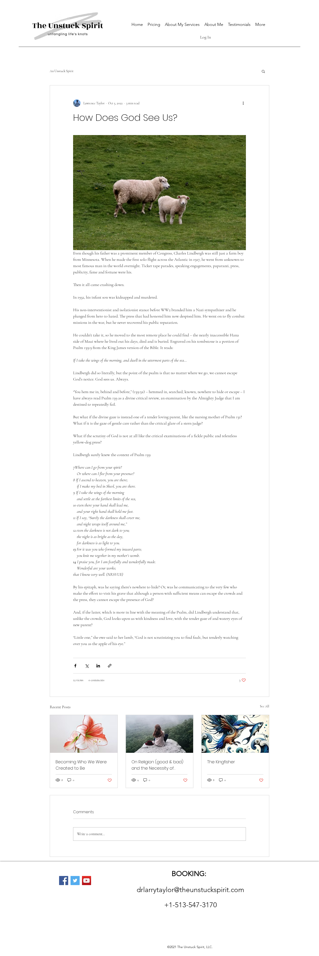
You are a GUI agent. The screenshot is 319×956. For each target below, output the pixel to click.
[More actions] (243, 103)
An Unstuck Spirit (62, 71)
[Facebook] (63, 880)
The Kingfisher (221, 762)
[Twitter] (75, 880)
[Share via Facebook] (75, 665)
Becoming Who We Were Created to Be (81, 765)
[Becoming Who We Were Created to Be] (83, 734)
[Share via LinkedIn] (98, 665)
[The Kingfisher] (235, 734)
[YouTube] (86, 880)
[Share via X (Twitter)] (87, 665)
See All (264, 706)
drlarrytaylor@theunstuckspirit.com (190, 890)
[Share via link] (109, 665)
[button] (263, 71)
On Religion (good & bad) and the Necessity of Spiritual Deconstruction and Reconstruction (157, 765)
